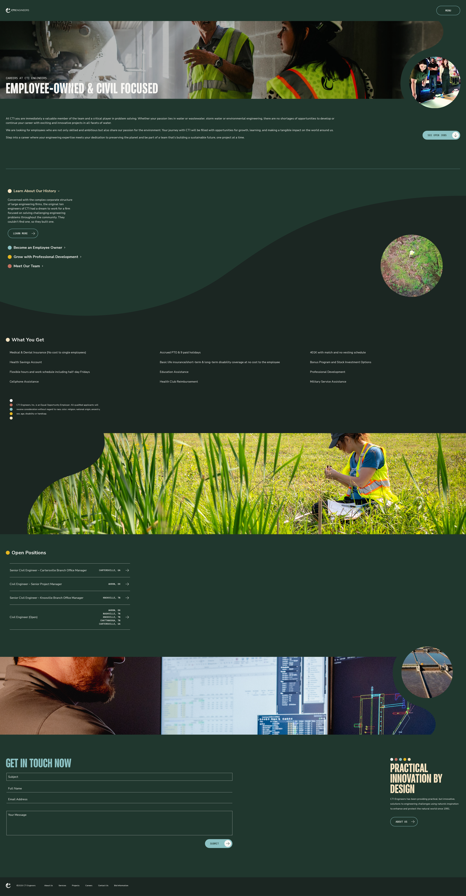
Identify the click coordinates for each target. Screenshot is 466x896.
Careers (88, 885)
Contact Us (103, 885)
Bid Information (121, 885)
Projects (75, 885)
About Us (48, 885)
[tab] (233, 191)
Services (62, 885)
